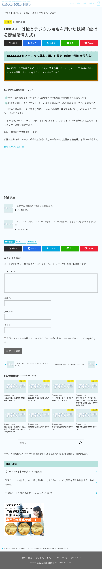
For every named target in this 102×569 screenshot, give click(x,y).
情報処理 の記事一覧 (14, 147)
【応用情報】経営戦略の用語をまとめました (34, 206)
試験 (78, 3)
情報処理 (8, 22)
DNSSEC (21, 242)
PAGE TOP (97, 550)
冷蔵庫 (91, 3)
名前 (7, 298)
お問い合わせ (27, 558)
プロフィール (76, 558)
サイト (7, 325)
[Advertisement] (51, 171)
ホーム (72, 3)
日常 (84, 3)
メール (8, 311)
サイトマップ (62, 558)
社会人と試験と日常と (17, 4)
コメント (10, 271)
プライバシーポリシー (45, 558)
